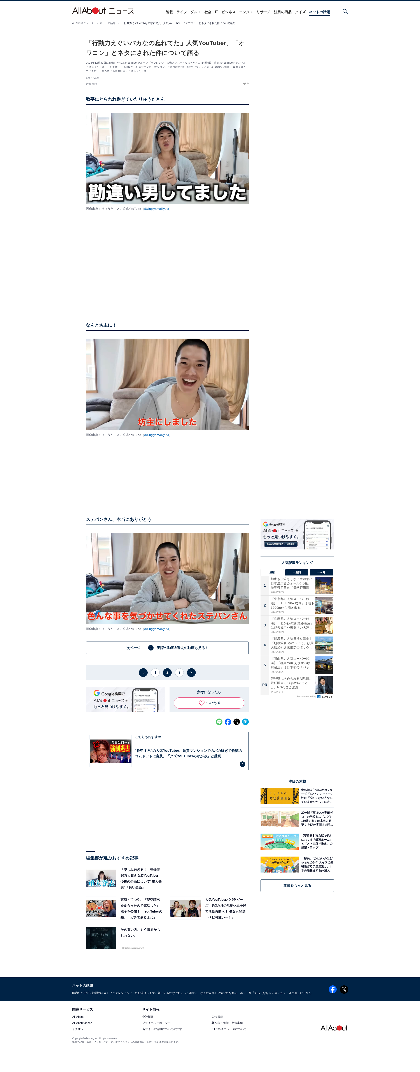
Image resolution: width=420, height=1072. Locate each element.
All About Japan (82, 1023)
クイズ (300, 12)
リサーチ (264, 12)
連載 (169, 12)
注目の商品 (283, 12)
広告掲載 (217, 1017)
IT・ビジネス (225, 12)
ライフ (182, 12)
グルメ (196, 12)
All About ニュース (83, 23)
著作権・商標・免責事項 (227, 1023)
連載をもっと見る (297, 885)
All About (78, 1017)
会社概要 (148, 1017)
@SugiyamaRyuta (156, 208)
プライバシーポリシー (156, 1023)
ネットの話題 (319, 12)
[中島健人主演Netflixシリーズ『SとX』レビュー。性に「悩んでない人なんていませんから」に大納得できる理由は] (316, 796)
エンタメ (246, 12)
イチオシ (78, 1029)
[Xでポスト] (236, 722)
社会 (208, 12)
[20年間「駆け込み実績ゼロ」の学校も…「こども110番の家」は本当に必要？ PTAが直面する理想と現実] (316, 819)
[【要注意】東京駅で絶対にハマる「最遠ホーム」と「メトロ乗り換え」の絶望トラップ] (316, 842)
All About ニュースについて (229, 1029)
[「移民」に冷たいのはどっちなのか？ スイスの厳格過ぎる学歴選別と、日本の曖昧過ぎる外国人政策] (316, 865)
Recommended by (307, 696)
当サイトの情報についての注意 (162, 1029)
